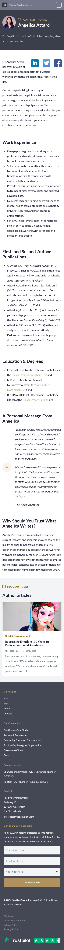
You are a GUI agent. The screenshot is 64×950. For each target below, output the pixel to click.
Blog (6, 703)
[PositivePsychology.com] (17, 4)
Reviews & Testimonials (15, 735)
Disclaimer (9, 916)
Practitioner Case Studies (16, 730)
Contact (8, 713)
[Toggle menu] (59, 5)
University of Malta (33, 399)
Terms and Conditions (15, 920)
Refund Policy (11, 924)
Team (6, 755)
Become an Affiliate (13, 750)
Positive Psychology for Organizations (23, 745)
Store (6, 698)
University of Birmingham (26, 374)
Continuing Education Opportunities (22, 740)
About (7, 708)
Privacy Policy (11, 929)
